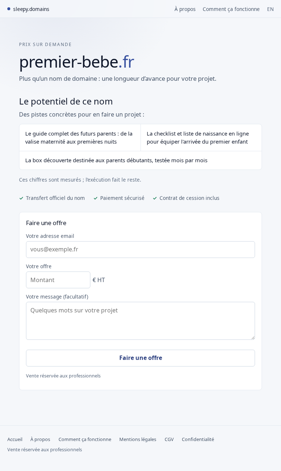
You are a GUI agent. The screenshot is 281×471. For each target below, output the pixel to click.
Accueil (14, 439)
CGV (169, 439)
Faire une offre (140, 358)
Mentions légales (137, 439)
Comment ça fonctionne (231, 8)
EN (270, 8)
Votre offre (39, 266)
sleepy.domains (31, 8)
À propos (185, 8)
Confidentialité (198, 439)
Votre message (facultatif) (57, 296)
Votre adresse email (50, 235)
